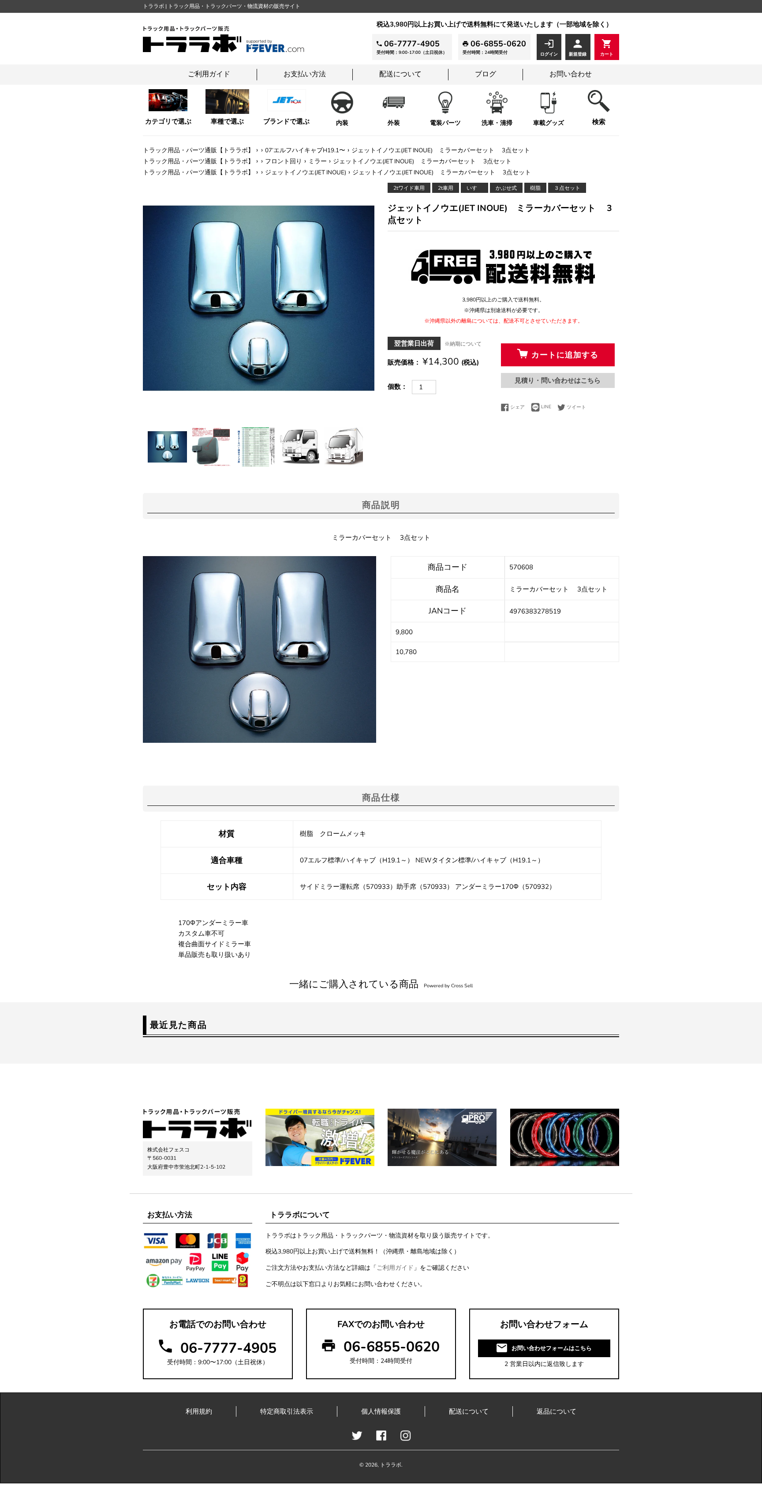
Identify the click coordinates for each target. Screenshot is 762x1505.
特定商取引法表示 (286, 1411)
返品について (556, 1411)
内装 (342, 123)
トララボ (390, 1464)
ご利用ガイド (209, 74)
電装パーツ (445, 123)
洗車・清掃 (497, 123)
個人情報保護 (381, 1411)
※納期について (463, 343)
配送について (400, 74)
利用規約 (199, 1411)
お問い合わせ (570, 74)
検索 (598, 121)
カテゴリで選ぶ (168, 121)
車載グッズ (548, 123)
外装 (394, 123)
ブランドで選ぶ (286, 121)
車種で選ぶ (227, 121)
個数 (394, 386)
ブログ (485, 74)
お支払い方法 (305, 74)
